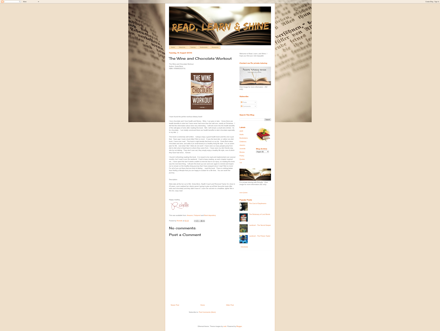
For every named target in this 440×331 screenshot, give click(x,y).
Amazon (190, 215)
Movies (242, 152)
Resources (215, 47)
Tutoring (192, 47)
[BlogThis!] (197, 221)
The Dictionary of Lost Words (259, 214)
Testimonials (204, 47)
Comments (246, 106)
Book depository (210, 215)
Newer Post (175, 305)
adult (241, 131)
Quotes (242, 159)
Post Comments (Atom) (207, 312)
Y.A (240, 163)
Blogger (239, 326)
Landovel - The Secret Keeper (260, 225)
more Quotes (243, 192)
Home (173, 47)
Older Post (230, 305)
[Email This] (195, 221)
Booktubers (243, 138)
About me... (182, 47)
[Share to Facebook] (202, 221)
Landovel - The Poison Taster (259, 236)
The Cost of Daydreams (257, 203)
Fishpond (197, 215)
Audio (241, 134)
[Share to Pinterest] (204, 221)
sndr (224, 326)
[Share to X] (199, 221)
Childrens (242, 141)
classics (242, 145)
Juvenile (242, 148)
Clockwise (244, 247)
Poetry (241, 156)
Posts (244, 102)
